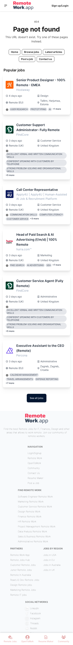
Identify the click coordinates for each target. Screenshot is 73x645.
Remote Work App (20, 554)
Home (14, 51)
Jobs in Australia (51, 564)
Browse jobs (31, 51)
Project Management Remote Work (36, 526)
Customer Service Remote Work (35, 506)
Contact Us (34, 473)
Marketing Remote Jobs (23, 589)
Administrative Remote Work (33, 541)
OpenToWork (34, 463)
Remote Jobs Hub (20, 559)
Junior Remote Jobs (21, 569)
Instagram (35, 618)
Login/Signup (34, 453)
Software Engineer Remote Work (35, 496)
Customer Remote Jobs (23, 564)
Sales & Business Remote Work (34, 536)
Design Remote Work (29, 511)
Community (34, 468)
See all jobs (36, 397)
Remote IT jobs (18, 594)
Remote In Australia (20, 574)
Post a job (27, 59)
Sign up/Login (60, 5)
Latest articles (53, 51)
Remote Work (35, 458)
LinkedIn (34, 608)
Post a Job (33, 483)
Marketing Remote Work (30, 501)
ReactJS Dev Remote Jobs (24, 579)
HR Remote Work (27, 521)
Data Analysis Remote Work (32, 531)
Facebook (35, 613)
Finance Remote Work (29, 516)
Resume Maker (35, 478)
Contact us (45, 59)
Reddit (33, 628)
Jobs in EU (49, 559)
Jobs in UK (49, 569)
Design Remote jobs (21, 584)
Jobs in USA (49, 554)
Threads (34, 623)
